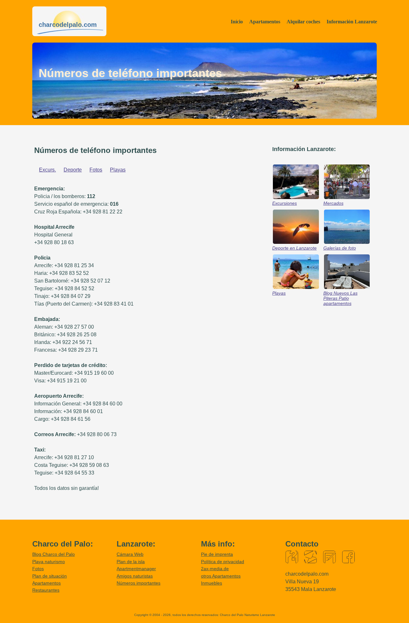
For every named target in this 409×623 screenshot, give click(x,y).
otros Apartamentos (221, 576)
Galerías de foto (339, 248)
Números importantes (138, 583)
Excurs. (47, 169)
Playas (118, 169)
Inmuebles (211, 583)
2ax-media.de (215, 568)
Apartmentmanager (136, 568)
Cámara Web (130, 554)
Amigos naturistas (135, 576)
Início (237, 21)
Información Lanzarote (352, 21)
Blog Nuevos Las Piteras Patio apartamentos (340, 298)
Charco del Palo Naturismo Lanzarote (247, 615)
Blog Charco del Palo (53, 554)
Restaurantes (45, 590)
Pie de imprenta (217, 554)
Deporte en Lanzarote (294, 248)
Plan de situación (49, 576)
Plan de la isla (131, 561)
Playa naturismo (48, 561)
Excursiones (284, 203)
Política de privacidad (222, 561)
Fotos (95, 169)
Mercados (333, 203)
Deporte (73, 169)
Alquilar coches (303, 21)
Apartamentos (264, 21)
